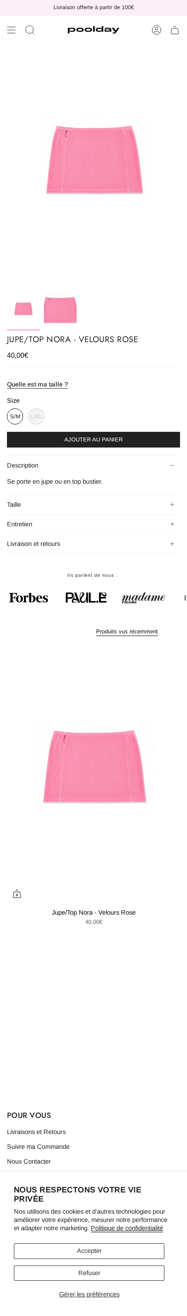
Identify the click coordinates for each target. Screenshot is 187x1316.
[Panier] (175, 30)
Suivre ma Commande (38, 1146)
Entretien (19, 524)
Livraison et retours (33, 543)
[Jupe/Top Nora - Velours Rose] (93, 774)
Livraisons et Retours (36, 1131)
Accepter (89, 1250)
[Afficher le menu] (11, 30)
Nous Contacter (29, 1161)
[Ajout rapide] (17, 894)
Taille (14, 504)
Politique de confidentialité (127, 1228)
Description (22, 465)
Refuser (89, 1272)
